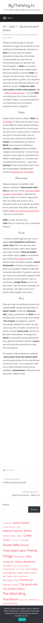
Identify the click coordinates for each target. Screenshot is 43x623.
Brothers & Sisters (9, 536)
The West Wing (14, 594)
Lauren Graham (31, 569)
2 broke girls (7, 523)
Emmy (25, 545)
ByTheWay (7, 122)
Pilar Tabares (19, 259)
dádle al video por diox (14, 93)
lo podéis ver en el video (22, 172)
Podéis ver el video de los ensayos (24, 211)
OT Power (10, 470)
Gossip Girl (8, 561)
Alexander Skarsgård (9, 527)
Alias (18, 527)
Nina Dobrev (22, 576)
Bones (28, 530)
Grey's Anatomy (25, 561)
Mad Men (12, 573)
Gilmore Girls (19, 557)
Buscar (6, 504)
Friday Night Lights (14, 550)
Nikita (15, 576)
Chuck (6, 539)
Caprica (19, 536)
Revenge (6, 585)
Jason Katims (20, 569)
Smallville (15, 585)
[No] (40, 614)
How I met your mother (21, 566)
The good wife (28, 584)
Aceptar (22, 619)
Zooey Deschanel (10, 603)
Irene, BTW (7, 38)
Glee (28, 556)
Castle (27, 535)
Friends (32, 550)
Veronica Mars (23, 600)
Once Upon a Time (10, 580)
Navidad (34, 573)
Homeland (7, 566)
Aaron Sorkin (21, 522)
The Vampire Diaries (14, 588)
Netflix (9, 576)
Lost (5, 572)
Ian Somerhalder (9, 569)
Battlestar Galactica (13, 531)
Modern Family (23, 573)
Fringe (8, 556)
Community (14, 540)
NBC (4, 576)
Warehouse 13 (34, 600)
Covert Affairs (24, 540)
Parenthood (25, 580)
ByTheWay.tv (21, 5)
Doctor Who (11, 545)
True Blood (10, 599)
